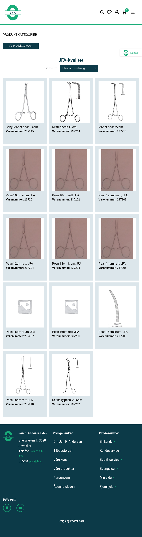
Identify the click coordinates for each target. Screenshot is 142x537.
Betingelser (108, 468)
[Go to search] (102, 12)
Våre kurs (60, 459)
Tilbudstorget (63, 450)
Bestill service (109, 459)
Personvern (62, 477)
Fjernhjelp (106, 486)
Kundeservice (109, 450)
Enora (80, 521)
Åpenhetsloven (64, 486)
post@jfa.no (35, 461)
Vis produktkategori (20, 45)
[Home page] (12, 12)
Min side (106, 477)
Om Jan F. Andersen (68, 441)
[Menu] (133, 12)
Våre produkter (64, 468)
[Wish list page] (109, 12)
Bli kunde (106, 441)
